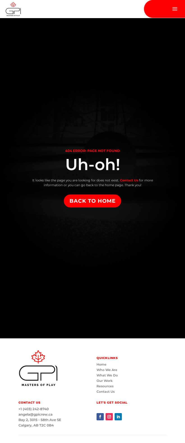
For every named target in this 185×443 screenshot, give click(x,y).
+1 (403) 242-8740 (33, 409)
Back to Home (92, 201)
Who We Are (107, 370)
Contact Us (128, 180)
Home (101, 364)
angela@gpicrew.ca (35, 414)
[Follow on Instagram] (109, 416)
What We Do (107, 375)
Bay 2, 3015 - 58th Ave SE (39, 420)
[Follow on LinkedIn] (118, 416)
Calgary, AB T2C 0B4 (36, 425)
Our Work (105, 381)
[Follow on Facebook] (100, 416)
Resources (105, 386)
